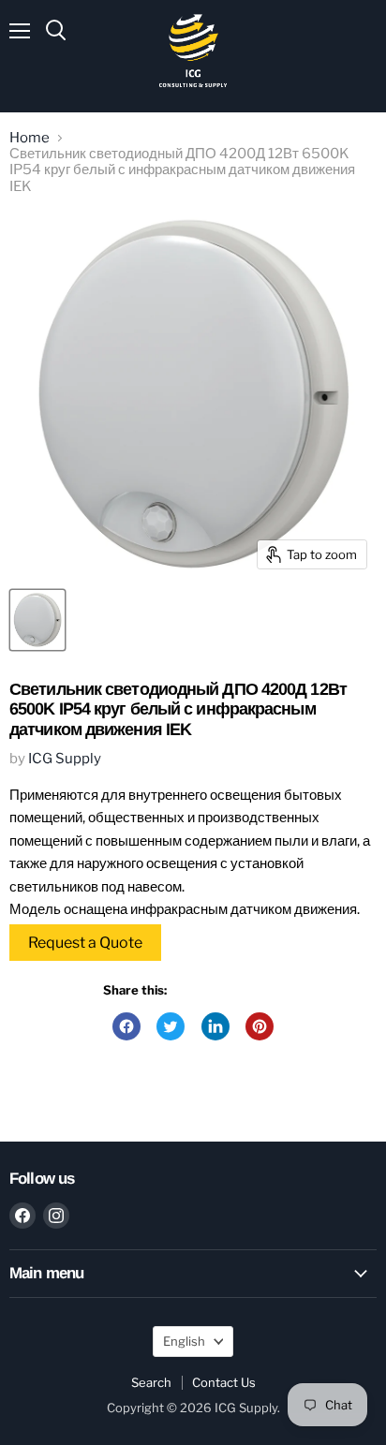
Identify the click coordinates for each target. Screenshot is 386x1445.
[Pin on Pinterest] (259, 1026)
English (184, 1341)
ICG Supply (64, 758)
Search (151, 1382)
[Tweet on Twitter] (170, 1026)
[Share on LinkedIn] (215, 1026)
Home (29, 138)
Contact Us (224, 1382)
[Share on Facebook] (126, 1026)
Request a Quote (85, 942)
